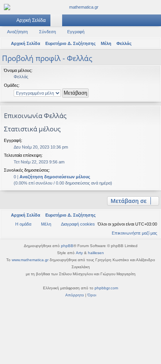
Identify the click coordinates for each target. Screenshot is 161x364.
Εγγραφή (75, 31)
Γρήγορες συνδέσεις (7, 22)
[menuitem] (153, 43)
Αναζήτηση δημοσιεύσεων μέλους (55, 176)
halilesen (96, 253)
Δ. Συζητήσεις (58, 22)
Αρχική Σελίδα (31, 20)
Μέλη (69, 22)
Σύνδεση (47, 31)
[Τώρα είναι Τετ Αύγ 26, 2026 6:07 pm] (143, 43)
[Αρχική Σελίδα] (80, 7)
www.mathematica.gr (30, 260)
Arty (79, 253)
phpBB (67, 246)
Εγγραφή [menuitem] (156, 22)
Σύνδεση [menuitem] (145, 22)
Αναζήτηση (17, 31)
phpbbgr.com (106, 288)
